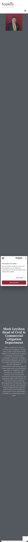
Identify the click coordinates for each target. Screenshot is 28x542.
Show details (19, 277)
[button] (25, 10)
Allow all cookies (14, 282)
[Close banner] (25, 258)
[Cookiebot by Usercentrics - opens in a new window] (16, 258)
